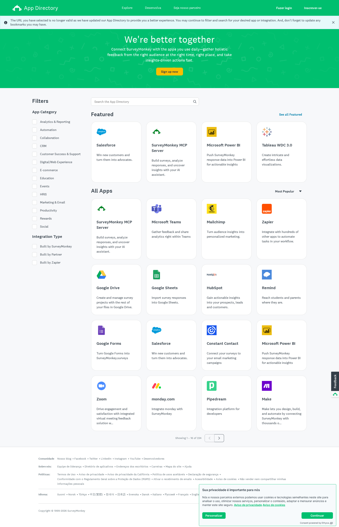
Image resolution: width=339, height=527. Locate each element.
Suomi (61, 494)
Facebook (80, 458)
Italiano (157, 494)
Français (183, 494)
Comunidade (46, 459)
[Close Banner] (333, 22)
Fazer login (284, 8)
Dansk (145, 494)
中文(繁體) (96, 494)
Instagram (121, 458)
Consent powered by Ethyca (314, 522)
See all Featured (290, 114)
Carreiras (156, 466)
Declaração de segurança (203, 474)
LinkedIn (106, 458)
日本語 (121, 494)
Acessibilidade (204, 479)
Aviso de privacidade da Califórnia (128, 474)
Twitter (93, 458)
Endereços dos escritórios (132, 466)
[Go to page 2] (219, 438)
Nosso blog (64, 458)
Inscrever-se (313, 8)
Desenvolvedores (154, 458)
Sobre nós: (45, 466)
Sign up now (169, 72)
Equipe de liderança (69, 466)
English (196, 494)
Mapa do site (173, 466)
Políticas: (44, 474)
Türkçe (83, 494)
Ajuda (187, 466)
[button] (334, 385)
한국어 (110, 494)
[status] (169, 22)
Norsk (72, 494)
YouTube (135, 458)
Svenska (134, 494)
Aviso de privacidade (248, 505)
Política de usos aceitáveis (168, 474)
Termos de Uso (66, 474)
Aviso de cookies (274, 505)
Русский (170, 494)
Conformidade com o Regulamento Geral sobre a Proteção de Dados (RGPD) (103, 479)
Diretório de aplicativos (99, 466)
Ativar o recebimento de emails (172, 479)
